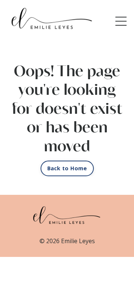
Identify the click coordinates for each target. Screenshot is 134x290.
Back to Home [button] (67, 168)
